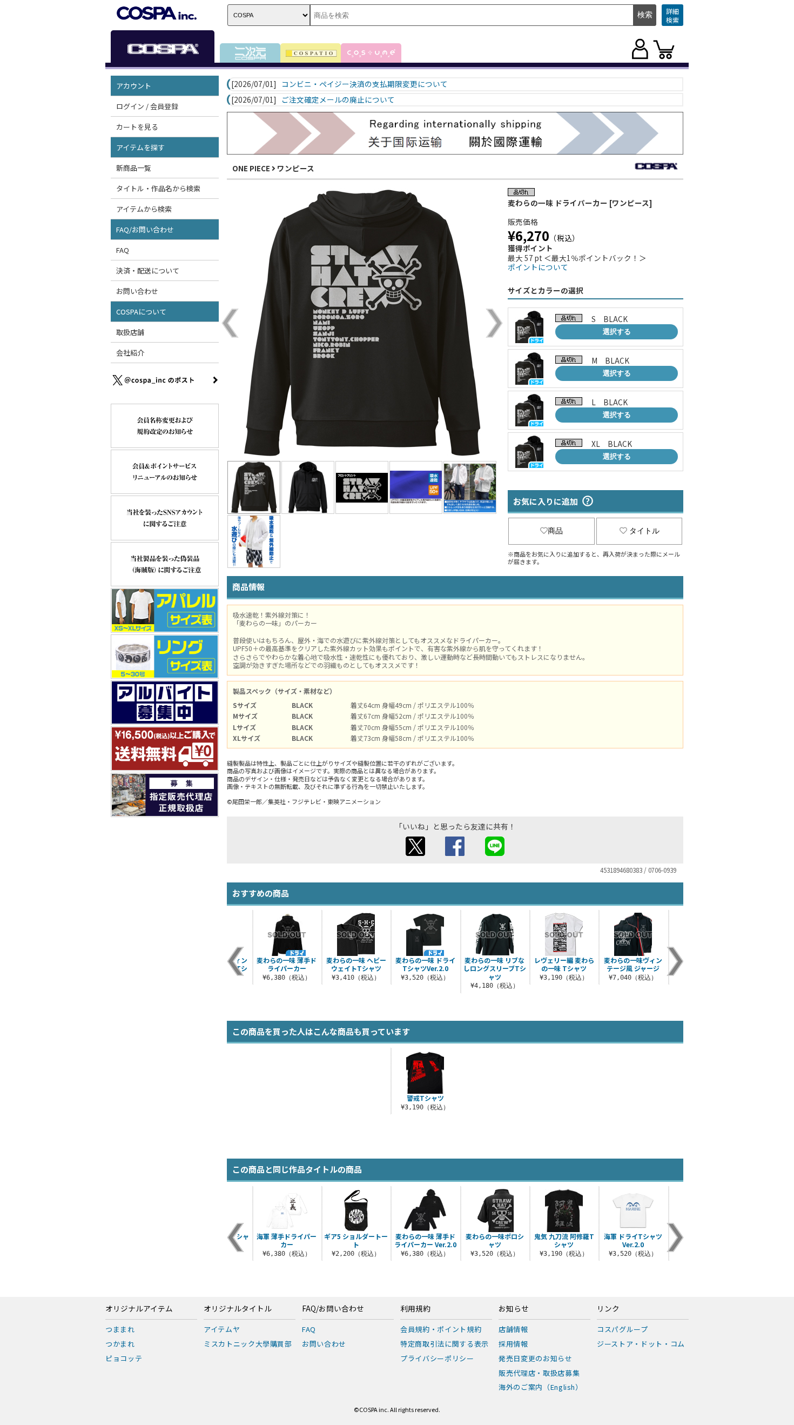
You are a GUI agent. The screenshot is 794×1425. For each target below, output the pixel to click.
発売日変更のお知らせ (536, 1358)
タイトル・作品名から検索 (158, 188)
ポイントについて (538, 267)
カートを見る (137, 127)
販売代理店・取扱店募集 (539, 1373)
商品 (555, 530)
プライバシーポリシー (437, 1358)
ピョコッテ (123, 1358)
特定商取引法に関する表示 (444, 1344)
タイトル (644, 530)
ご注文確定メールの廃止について (338, 100)
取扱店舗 (130, 332)
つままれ (120, 1329)
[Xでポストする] (415, 852)
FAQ (122, 250)
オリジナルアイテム (139, 1309)
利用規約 (415, 1309)
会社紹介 (130, 352)
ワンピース (295, 168)
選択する (617, 331)
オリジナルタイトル (238, 1309)
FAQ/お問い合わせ (333, 1309)
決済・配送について (147, 270)
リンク (608, 1309)
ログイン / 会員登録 (147, 106)
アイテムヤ (222, 1329)
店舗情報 (513, 1329)
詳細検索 (672, 15)
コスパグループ (622, 1329)
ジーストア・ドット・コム (641, 1344)
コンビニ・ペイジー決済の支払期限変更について (364, 84)
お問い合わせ (137, 291)
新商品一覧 (133, 168)
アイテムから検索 (144, 209)
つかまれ (120, 1344)
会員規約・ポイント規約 (440, 1329)
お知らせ (514, 1309)
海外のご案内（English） (541, 1387)
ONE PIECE (251, 168)
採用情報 (513, 1344)
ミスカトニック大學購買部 (248, 1344)
